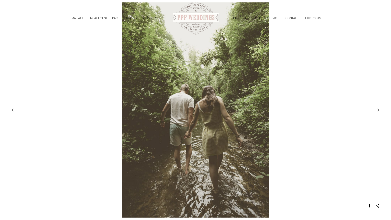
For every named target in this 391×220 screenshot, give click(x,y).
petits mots (312, 18)
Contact (292, 18)
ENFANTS (130, 18)
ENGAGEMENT (98, 18)
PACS (116, 18)
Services (273, 18)
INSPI (236, 18)
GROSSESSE (150, 18)
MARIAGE (77, 18)
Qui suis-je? (253, 18)
